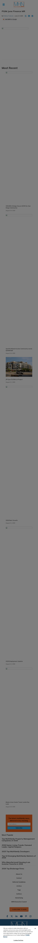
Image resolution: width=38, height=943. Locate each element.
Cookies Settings (18, 940)
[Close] (35, 928)
